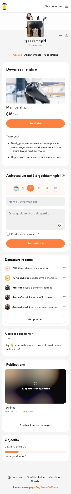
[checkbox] (20, 234)
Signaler (35, 481)
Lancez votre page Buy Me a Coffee (34, 487)
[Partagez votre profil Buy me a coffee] (66, 35)
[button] (67, 7)
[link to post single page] (35, 391)
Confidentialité (36, 477)
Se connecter (53, 6)
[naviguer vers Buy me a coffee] (4, 6)
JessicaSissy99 (21, 287)
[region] (35, 114)
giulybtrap (23, 277)
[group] (35, 118)
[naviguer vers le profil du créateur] (35, 29)
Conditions (56, 477)
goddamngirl (35, 41)
